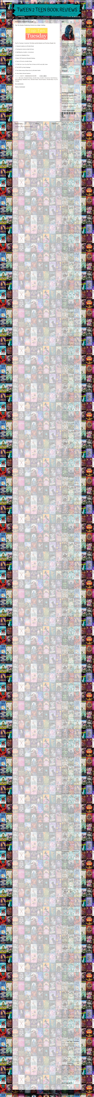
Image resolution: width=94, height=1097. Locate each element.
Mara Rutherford (73, 736)
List (76, 711)
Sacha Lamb (67, 924)
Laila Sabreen (69, 660)
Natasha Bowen (74, 818)
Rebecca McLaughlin (67, 878)
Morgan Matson (71, 807)
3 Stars (66, 120)
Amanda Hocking (66, 172)
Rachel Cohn (66, 857)
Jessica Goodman (74, 539)
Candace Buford (70, 279)
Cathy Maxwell (69, 301)
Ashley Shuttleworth (67, 222)
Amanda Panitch (65, 175)
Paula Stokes (74, 843)
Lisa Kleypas (70, 707)
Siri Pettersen (72, 985)
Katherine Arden (68, 602)
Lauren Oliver (64, 680)
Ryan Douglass (64, 917)
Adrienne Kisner (74, 141)
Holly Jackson (74, 477)
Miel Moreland (72, 797)
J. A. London (67, 490)
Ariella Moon (75, 215)
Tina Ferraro (75, 1035)
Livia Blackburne (72, 713)
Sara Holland (71, 937)
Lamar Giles (72, 662)
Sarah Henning (66, 946)
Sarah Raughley (72, 955)
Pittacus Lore (69, 848)
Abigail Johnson (72, 131)
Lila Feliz (67, 695)
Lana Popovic (76, 663)
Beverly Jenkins (66, 246)
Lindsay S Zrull (75, 702)
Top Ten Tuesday (72, 1041)
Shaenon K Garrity (75, 967)
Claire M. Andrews (71, 326)
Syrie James (73, 1016)
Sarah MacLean (65, 952)
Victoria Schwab (73, 1058)
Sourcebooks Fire (73, 993)
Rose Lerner (75, 911)
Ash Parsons (73, 217)
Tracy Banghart (65, 1046)
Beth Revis (76, 237)
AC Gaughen (66, 132)
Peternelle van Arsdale (66, 845)
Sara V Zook (74, 939)
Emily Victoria (68, 401)
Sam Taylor (76, 926)
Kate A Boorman (70, 590)
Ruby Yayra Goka (71, 915)
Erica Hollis (71, 410)
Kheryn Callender (65, 637)
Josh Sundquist (65, 562)
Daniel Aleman (71, 348)
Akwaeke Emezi (66, 148)
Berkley (67, 236)
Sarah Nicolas (65, 953)
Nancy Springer (64, 812)
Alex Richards (71, 150)
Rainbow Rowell (66, 868)
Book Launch (64, 254)
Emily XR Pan (66, 402)
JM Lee (76, 548)
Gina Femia (68, 441)
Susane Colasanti (65, 1010)
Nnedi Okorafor (72, 830)
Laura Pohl (76, 669)
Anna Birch (77, 201)
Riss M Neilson (65, 897)
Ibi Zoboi (77, 481)
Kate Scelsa (77, 597)
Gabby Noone (65, 432)
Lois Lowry (76, 716)
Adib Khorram (68, 138)
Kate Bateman (76, 591)
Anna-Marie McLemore (68, 208)
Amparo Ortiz (74, 182)
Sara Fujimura (75, 935)
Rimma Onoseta (76, 894)
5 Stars (76, 122)
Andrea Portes (76, 192)
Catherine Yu (68, 300)
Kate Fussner (67, 594)
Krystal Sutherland (65, 656)
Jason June (72, 504)
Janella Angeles (75, 500)
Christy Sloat (68, 319)
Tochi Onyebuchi (65, 1039)
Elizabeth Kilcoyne (75, 383)
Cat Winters (71, 297)
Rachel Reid (68, 864)
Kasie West (74, 587)
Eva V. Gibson (70, 421)
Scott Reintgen (65, 964)
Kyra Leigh (69, 658)
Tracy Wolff (70, 1047)
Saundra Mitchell (65, 962)
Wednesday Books (70, 1066)
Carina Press (68, 282)
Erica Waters (74, 412)
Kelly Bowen (74, 623)
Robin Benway (70, 898)
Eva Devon (65, 420)
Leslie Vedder (69, 692)
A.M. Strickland (72, 126)
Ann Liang (64, 201)
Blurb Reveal (70, 251)
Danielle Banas (71, 350)
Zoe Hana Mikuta (70, 1078)
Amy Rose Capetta (72, 188)
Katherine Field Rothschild (66, 604)
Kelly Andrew (67, 623)
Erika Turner (69, 413)
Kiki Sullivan (64, 640)
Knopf (68, 645)
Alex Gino (76, 149)
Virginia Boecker (73, 1060)
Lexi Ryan (75, 692)
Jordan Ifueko (74, 559)
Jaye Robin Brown (65, 507)
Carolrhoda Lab (71, 286)
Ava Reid (63, 228)
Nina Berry (65, 827)
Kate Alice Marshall (67, 591)
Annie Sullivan (67, 211)
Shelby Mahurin (68, 980)
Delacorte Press (65, 365)
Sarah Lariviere (76, 949)
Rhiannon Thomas (75, 890)
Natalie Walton (75, 816)
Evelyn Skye (66, 423)
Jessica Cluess (66, 539)
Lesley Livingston (65, 691)
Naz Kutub (65, 822)
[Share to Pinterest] (46, 76)
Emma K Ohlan (64, 403)
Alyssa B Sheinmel (73, 167)
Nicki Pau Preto (74, 823)
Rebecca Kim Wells (66, 877)
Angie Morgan (76, 197)
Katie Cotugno (74, 613)
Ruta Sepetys (75, 916)
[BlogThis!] (41, 76)
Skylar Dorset (69, 987)
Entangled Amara (73, 408)
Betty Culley (76, 244)
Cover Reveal (72, 337)
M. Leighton (77, 727)
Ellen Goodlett (65, 390)
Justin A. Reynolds (70, 575)
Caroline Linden (74, 283)
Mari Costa (67, 747)
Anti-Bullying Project (75, 211)
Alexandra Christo (65, 155)
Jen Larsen (72, 512)
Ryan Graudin (73, 917)
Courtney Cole (70, 334)
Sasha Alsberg (66, 959)
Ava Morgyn (75, 226)
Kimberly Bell (75, 641)
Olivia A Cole (74, 833)
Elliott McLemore (65, 392)
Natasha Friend (65, 819)
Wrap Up (72, 1072)
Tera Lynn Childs (73, 1027)
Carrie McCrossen (65, 290)
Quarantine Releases (70, 852)
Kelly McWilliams (65, 629)
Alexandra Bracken (71, 153)
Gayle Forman (70, 437)
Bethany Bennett (68, 239)
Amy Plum (74, 186)
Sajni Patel (73, 924)
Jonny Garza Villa (65, 559)
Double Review (65, 372)
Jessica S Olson (73, 544)
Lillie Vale (63, 698)
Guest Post (69, 451)
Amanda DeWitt (65, 171)
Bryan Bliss (64, 269)
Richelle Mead (50, 79)
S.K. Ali (77, 920)
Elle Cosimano (68, 388)
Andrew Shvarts (74, 195)
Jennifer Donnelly (70, 522)
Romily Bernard (76, 905)
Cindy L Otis (76, 322)
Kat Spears (64, 590)
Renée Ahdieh (72, 886)
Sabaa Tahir (71, 923)
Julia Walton (71, 566)
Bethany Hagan (69, 241)
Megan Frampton (67, 775)
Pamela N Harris (65, 840)
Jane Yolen (68, 500)
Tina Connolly (69, 1035)
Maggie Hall (70, 731)
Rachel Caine (76, 856)
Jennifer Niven (69, 533)
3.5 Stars (72, 120)
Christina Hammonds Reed (72, 314)
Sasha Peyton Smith (73, 960)
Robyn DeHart (74, 902)
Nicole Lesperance (73, 825)
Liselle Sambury (75, 710)
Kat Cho (70, 588)
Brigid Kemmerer (66, 262)
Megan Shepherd (67, 776)
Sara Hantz (64, 937)
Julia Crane (67, 565)
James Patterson (71, 496)
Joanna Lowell (75, 551)
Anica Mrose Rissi (74, 199)
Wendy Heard (71, 1068)
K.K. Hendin (68, 579)
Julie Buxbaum (65, 569)
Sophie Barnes (64, 991)
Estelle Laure (64, 419)
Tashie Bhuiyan (68, 1024)
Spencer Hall (64, 995)
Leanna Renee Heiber (66, 687)
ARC (69, 215)
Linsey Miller (69, 705)
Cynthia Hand (73, 341)
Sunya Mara (72, 1007)
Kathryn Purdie (70, 610)
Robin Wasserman (65, 902)
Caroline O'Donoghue (66, 284)
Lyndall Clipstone (70, 724)
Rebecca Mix (76, 878)
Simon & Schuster (73, 984)
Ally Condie (72, 164)
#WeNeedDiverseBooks (66, 119)
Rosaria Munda (74, 909)
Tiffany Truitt (72, 1034)
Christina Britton (70, 312)
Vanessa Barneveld (73, 1051)
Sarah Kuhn (69, 949)
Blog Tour (73, 248)
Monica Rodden (69, 805)
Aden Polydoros (66, 137)
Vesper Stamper (66, 1055)
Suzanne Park (74, 1013)
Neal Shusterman (72, 822)
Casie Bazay (74, 293)
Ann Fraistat (71, 200)
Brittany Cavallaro (65, 265)
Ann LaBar (77, 200)
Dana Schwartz (68, 347)
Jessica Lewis (70, 543)
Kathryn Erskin (71, 609)
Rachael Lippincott (68, 856)
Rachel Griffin (74, 857)
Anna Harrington (65, 206)
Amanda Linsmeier (65, 174)
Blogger (55, 1093)
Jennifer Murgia (71, 532)
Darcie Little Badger (65, 355)
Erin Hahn (65, 416)
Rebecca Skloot (65, 882)
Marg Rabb (74, 739)
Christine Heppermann (66, 315)
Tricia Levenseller (69, 1049)
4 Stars (77, 120)
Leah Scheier (68, 685)
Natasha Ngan (74, 819)
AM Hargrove (65, 170)
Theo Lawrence (76, 1031)
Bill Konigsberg (73, 246)
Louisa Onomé (75, 721)
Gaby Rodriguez (69, 435)
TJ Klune (68, 1038)
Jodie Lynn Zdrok (75, 557)
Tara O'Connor (69, 1021)
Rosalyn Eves (65, 908)
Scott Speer (72, 964)
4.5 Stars (67, 122)
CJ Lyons (65, 323)
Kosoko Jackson (65, 647)
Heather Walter (69, 470)
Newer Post (18, 123)
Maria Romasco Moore (67, 750)
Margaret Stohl (65, 745)
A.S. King (67, 127)
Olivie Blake (76, 837)
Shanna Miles (75, 970)
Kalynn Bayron (71, 580)
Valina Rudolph (64, 1051)
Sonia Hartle (66, 989)
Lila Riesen (73, 695)
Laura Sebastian (66, 671)
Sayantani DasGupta (74, 962)
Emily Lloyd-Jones (65, 398)
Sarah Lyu (75, 951)
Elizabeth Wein (73, 387)
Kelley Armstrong (70, 622)
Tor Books (68, 1043)
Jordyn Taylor (64, 561)
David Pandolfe (76, 358)
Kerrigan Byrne (76, 634)
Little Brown (64, 713)
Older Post (55, 123)
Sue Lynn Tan (71, 1006)
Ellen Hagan (72, 390)
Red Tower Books (66, 885)
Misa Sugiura (66, 803)
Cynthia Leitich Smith (66, 343)
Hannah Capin (76, 455)
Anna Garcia (68, 204)
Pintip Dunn (73, 847)
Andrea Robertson (67, 193)
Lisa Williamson (76, 709)
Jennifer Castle (71, 520)
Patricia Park (72, 841)
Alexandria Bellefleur (74, 157)
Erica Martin (77, 410)
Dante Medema (73, 354)
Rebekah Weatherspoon (74, 884)
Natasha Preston (65, 821)
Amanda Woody (72, 177)
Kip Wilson (70, 644)
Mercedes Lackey (74, 787)
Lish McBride (65, 711)
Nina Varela (69, 829)
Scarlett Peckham (67, 963)
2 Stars (73, 119)
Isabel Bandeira (71, 486)
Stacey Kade (76, 998)
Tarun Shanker (72, 1023)
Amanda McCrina (74, 174)
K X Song (68, 577)
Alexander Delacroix (70, 152)
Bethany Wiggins (70, 243)
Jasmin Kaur (74, 502)
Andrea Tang (75, 193)
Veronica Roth (76, 1054)
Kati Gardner (69, 612)
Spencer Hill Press (72, 995)
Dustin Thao (71, 372)
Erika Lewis (64, 413)
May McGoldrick (70, 770)
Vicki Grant (73, 1055)
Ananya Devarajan (70, 190)
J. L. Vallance (70, 491)
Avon (67, 228)
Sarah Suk (72, 956)
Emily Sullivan (72, 399)
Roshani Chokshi (65, 913)
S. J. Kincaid (65, 920)
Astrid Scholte (70, 224)
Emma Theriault (74, 406)
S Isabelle (77, 919)
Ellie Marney (75, 391)
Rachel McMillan (70, 863)
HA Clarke (67, 452)
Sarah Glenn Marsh (75, 945)
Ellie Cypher (69, 391)
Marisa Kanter (75, 756)
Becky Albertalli (73, 232)
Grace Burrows (65, 445)
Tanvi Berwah (65, 1020)
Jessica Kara (71, 540)
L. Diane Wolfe (66, 659)
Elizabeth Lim (66, 384)
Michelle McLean (65, 796)
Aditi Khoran (66, 139)
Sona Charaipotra (75, 988)
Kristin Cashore (74, 651)
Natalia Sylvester (69, 814)
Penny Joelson (74, 844)
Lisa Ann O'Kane (66, 706)
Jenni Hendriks (69, 518)
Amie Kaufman (74, 181)
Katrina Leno (71, 618)
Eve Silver (77, 421)
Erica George (64, 410)
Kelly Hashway (66, 626)
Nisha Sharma (76, 829)
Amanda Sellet (64, 177)
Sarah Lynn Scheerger (67, 951)
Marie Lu (70, 751)
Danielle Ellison (69, 351)
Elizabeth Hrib (67, 383)
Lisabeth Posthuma (66, 710)
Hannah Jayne (65, 456)
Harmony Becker (67, 459)
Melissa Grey (65, 785)
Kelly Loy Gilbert (74, 627)
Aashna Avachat (72, 128)
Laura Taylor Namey (74, 673)
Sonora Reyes (74, 989)
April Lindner (68, 214)
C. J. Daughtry (71, 271)
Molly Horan (72, 804)
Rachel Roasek (76, 864)
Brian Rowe (69, 258)
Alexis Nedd (72, 159)
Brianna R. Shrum (73, 261)
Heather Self (64, 469)
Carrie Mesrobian (74, 290)
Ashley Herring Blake (68, 219)
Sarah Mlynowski (74, 952)
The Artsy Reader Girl (50, 43)
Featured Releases (72, 426)
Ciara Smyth (65, 320)
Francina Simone (65, 430)
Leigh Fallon (66, 688)
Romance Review (66, 905)
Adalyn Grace (64, 134)
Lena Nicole (68, 689)
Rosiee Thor (74, 913)
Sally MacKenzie (68, 926)
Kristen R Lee (75, 649)
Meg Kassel (64, 774)
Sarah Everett (66, 945)
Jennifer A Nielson (74, 519)
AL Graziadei (74, 148)
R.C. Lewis (64, 855)
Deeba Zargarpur (73, 363)
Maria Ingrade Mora (73, 749)
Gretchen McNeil (65, 450)
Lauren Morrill (67, 678)
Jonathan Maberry (73, 558)
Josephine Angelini (72, 561)
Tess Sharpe (64, 1030)
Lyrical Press (74, 725)
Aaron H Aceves (74, 127)
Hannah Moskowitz (74, 456)
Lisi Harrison (71, 711)
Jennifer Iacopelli (66, 527)
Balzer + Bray (71, 229)
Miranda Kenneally (65, 801)
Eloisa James (72, 392)
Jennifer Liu (74, 529)
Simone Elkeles (65, 985)
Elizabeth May (74, 384)
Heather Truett (70, 469)
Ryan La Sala (71, 919)
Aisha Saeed (69, 145)
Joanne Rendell (67, 554)
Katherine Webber (73, 606)
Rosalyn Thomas (73, 908)
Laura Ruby (66, 670)
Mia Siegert (71, 790)
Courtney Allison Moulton (68, 333)
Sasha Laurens (74, 959)
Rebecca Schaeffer (73, 881)
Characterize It (70, 304)
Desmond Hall (74, 365)
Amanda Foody (73, 171)
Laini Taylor (76, 660)
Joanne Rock (74, 554)
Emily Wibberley (75, 401)
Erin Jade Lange (72, 416)
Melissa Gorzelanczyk (73, 783)
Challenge (63, 304)
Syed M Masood (65, 1016)
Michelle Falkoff (74, 792)
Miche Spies (67, 792)
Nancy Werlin (72, 812)
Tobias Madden (74, 1038)
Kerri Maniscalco (67, 634)
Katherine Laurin (66, 605)
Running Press (68, 916)
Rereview (74, 888)
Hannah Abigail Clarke (66, 455)
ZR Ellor (74, 1079)
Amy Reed (64, 188)
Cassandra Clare (67, 294)
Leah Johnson (73, 684)
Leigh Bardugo (75, 687)
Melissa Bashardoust (70, 781)
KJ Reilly (63, 645)
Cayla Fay (76, 301)
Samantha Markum (65, 928)
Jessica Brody (76, 537)
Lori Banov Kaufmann (75, 718)
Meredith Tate (64, 790)
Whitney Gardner (65, 1072)
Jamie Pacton (68, 497)
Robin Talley (75, 901)
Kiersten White (65, 638)
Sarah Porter (64, 955)
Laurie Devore (68, 681)
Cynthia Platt (74, 343)
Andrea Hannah (69, 192)
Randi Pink (74, 868)
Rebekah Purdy (65, 884)
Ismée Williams (70, 489)
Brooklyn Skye (74, 268)
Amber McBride (68, 178)
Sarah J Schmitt (75, 948)
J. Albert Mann (74, 490)
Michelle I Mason (75, 793)
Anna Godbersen (75, 204)
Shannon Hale (74, 971)
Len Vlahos (73, 688)
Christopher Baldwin (70, 318)
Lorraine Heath (65, 721)
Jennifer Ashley (64, 520)
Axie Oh (77, 228)
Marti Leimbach (72, 763)
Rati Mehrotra (69, 871)
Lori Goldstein (66, 720)
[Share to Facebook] (44, 76)
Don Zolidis (76, 370)
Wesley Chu (64, 1071)
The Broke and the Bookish (36, 43)
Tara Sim (75, 1021)
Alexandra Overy (65, 157)
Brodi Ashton (73, 267)
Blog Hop (64, 248)
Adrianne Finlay (74, 139)
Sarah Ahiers (72, 942)
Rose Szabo (64, 912)
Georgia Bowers (72, 438)
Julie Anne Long (74, 568)
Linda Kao (64, 699)
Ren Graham (74, 885)
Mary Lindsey (64, 765)
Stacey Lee (65, 999)
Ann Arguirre (64, 200)
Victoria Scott (65, 1060)
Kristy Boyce (64, 655)
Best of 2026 (31, 18)
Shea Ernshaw (72, 978)
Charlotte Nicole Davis (70, 307)
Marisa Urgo (75, 757)
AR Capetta (64, 215)
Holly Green (73, 476)
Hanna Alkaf (68, 454)
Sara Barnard (69, 934)
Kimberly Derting (65, 642)
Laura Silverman (65, 673)
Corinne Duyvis (71, 330)
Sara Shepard (66, 939)
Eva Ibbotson (72, 420)
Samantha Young (66, 930)
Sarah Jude (64, 949)
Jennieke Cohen (66, 519)
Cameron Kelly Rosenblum (74, 276)
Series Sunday (66, 967)
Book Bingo (76, 251)
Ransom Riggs (65, 870)
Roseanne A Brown (73, 912)
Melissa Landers (75, 785)
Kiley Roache (72, 640)
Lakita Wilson (65, 662)
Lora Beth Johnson (74, 717)
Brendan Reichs (70, 257)
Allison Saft (75, 163)
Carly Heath (75, 282)
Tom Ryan (72, 1039)
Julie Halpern (71, 570)
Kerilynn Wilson (76, 633)
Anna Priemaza (69, 207)
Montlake (65, 807)
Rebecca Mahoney (75, 877)
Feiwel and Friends (66, 427)
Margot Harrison (72, 746)
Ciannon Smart (76, 319)
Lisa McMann (69, 709)
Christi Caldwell (65, 311)
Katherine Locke (74, 605)
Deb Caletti (64, 362)
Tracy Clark (74, 1046)
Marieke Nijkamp (73, 753)
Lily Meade (75, 698)
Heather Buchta (76, 462)
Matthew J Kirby (69, 767)
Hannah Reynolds (65, 458)
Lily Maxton (69, 698)
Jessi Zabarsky (69, 537)
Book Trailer (76, 254)
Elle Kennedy (75, 388)
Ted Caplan (75, 1024)
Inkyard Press (70, 483)
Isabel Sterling (70, 487)
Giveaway (65, 443)
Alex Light (64, 150)
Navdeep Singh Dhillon (74, 821)
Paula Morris (67, 843)
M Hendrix (71, 727)
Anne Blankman (70, 210)
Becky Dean (71, 233)
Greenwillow (64, 447)
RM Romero (72, 897)
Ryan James (64, 919)
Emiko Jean (64, 395)
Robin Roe (70, 901)
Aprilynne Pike (75, 214)
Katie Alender (76, 612)
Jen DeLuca (69, 511)
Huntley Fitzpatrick (65, 480)
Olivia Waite (68, 837)
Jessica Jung (64, 540)
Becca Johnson (65, 232)
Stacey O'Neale (72, 999)
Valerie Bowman (75, 1050)
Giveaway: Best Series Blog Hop (69, 103)
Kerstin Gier (66, 636)
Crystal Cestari (74, 339)
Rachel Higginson (75, 860)
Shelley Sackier (73, 981)
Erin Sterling (69, 417)
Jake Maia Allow (66, 494)
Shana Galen (65, 969)
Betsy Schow (70, 244)
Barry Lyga (75, 230)
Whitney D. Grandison (73, 1071)
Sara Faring (68, 935)
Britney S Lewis (66, 264)
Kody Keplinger (18, 79)
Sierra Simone (65, 984)
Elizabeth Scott (74, 385)
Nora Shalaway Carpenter (70, 832)
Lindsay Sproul (71, 703)
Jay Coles (69, 505)
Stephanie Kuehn (66, 1003)
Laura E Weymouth (71, 667)
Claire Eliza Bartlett (73, 323)
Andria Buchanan (65, 196)
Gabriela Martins (71, 434)
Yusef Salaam (68, 1075)
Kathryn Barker (64, 609)
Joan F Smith (64, 550)
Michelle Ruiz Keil (65, 797)
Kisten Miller (75, 644)
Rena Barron (64, 886)
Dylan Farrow (64, 373)
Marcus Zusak (74, 738)
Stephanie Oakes (74, 1003)
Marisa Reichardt (66, 757)
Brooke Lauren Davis (66, 268)
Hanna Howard (75, 454)
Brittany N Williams (74, 265)
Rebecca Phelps (66, 880)
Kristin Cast (64, 652)
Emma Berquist (74, 402)
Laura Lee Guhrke (69, 669)
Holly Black (65, 476)
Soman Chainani (66, 988)
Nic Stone (68, 823)
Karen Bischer (71, 584)
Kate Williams (72, 598)
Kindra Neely (64, 644)
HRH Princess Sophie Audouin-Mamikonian (70, 479)
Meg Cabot (74, 772)
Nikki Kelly (77, 826)
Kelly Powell (73, 629)
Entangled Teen (65, 409)
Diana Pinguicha (70, 368)
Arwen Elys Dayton (65, 217)
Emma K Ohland (72, 403)
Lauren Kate (72, 677)
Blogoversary (73, 250)
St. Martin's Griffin (72, 996)
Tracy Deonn (64, 1047)
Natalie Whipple (65, 818)
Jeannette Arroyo (71, 508)
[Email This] (40, 76)
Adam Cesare (72, 134)
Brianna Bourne (65, 260)
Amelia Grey (75, 179)
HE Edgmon (69, 462)
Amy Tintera (71, 189)
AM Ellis (77, 168)
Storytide (64, 1006)
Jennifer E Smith (70, 523)
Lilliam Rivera (69, 696)
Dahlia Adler (70, 344)
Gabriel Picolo (64, 434)
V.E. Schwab (67, 1050)
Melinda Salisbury (70, 779)
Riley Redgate (69, 894)
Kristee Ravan (64, 648)
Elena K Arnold (66, 377)
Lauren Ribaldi (71, 680)
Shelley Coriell (76, 980)
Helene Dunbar (70, 472)
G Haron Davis (73, 430)
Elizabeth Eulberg (28, 77)
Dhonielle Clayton (72, 366)
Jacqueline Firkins (65, 493)
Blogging (64, 250)
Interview (76, 483)
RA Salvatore (71, 855)
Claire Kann (71, 325)
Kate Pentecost (70, 597)
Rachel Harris (65, 859)
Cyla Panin (76, 340)
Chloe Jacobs (66, 309)
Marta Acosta (72, 761)
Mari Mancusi (73, 747)
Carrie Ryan (64, 291)
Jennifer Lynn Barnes (66, 530)
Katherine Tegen (65, 606)
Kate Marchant (64, 595)
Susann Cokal (74, 1010)
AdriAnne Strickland (66, 141)
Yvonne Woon (76, 1075)
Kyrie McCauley (76, 658)
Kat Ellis (75, 588)
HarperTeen (65, 461)
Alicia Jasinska (70, 160)
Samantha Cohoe (73, 927)
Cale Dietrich (73, 275)
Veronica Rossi (68, 1054)
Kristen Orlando (68, 649)
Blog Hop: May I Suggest (67, 98)
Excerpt (72, 423)
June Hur (64, 575)
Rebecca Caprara (70, 874)
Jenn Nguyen (72, 515)
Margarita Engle (73, 745)
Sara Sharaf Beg (76, 938)
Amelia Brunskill (76, 178)
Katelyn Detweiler (70, 599)
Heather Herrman (74, 465)
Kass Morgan (64, 588)
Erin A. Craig (75, 413)
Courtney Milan (69, 336)
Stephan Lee (75, 1000)
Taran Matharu (64, 1023)
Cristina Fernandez (65, 339)
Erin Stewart (75, 417)
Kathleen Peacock (74, 608)
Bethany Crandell (70, 240)
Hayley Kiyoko (73, 461)
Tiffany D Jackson (73, 1032)
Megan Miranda (76, 775)
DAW (70, 359)
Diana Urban (70, 369)
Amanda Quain (74, 175)
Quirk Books (75, 853)
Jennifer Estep (36, 77)
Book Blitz (66, 253)
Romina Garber (66, 906)
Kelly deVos (76, 625)
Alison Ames (71, 161)
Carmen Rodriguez (65, 283)
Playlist (74, 848)
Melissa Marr (66, 786)
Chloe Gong (76, 308)
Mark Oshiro (74, 760)
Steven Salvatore (76, 1004)
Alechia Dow (64, 149)
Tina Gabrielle (65, 1036)
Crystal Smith (64, 340)
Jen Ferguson (76, 511)
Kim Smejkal (69, 641)
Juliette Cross (68, 573)
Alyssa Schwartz (71, 168)
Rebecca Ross (65, 881)
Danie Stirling (64, 348)
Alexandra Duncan (65, 156)
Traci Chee (69, 1044)
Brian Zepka (75, 258)
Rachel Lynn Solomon (68, 862)
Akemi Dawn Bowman (66, 146)
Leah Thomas (74, 685)
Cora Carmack (64, 329)
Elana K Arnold (66, 376)
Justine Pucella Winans (71, 576)
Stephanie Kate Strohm (75, 1002)
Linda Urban (70, 699)
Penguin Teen (65, 844)
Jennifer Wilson (76, 533)
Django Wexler (69, 370)
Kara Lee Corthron (65, 583)
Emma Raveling (65, 406)
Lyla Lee (71, 722)
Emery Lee (75, 394)
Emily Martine (74, 398)
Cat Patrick (71, 296)
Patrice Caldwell (65, 841)
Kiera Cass (73, 637)
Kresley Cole (73, 647)
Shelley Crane (65, 981)
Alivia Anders (69, 163)
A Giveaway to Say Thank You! (69, 106)
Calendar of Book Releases (43, 18)
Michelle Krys (66, 794)
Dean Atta (75, 361)
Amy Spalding (64, 189)
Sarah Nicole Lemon (73, 953)
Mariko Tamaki (65, 754)
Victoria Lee (64, 1058)
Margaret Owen (65, 742)
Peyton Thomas (76, 845)
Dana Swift (75, 347)
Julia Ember (72, 565)
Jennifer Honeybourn (73, 526)
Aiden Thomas (65, 143)
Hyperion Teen (74, 480)
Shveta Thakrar (76, 982)
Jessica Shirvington (67, 545)
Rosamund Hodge (65, 909)
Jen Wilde (77, 513)
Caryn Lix (72, 291)
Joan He (72, 550)
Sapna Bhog (72, 933)
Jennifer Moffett (64, 532)
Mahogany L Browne (66, 733)
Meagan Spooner (66, 772)
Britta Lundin (74, 264)
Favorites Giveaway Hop (67, 100)
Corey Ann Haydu (71, 329)
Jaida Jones (77, 493)
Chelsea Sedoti (69, 308)
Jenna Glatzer (72, 516)
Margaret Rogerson (72, 743)
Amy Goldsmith (75, 185)
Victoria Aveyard (71, 1057)
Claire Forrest (64, 325)
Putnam (75, 849)
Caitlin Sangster (65, 275)
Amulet (63, 184)
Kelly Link (68, 627)
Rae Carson (74, 867)
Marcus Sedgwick (65, 738)
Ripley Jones (75, 895)
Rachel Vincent (73, 866)
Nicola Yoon (64, 825)
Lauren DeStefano (65, 677)
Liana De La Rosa (65, 694)
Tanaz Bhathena (75, 1019)
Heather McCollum (73, 468)
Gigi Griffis (67, 439)
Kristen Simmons (65, 651)
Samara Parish (75, 930)
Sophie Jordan (65, 992)
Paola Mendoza (74, 840)
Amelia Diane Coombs (67, 179)
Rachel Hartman (74, 859)
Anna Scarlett (76, 207)
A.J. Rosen (77, 124)
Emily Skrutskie (65, 399)
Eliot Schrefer (72, 377)
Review (64, 890)
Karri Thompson (66, 587)
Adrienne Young (73, 142)
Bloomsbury (64, 251)
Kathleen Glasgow (65, 608)
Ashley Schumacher (73, 221)
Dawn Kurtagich (76, 359)
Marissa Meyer (66, 759)
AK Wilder (75, 145)
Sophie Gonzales (73, 991)
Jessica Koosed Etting (70, 541)
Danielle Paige (69, 352)
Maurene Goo (71, 768)
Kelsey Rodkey (71, 630)
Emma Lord (68, 405)
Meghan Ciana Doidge (70, 778)
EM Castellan (69, 394)
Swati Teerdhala (75, 1014)
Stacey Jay (71, 998)
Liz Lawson (68, 714)
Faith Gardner (69, 424)
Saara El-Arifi (65, 923)
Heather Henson (66, 465)
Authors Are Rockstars (67, 226)
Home (16, 18)
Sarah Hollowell (74, 946)
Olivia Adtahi (70, 834)
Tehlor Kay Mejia (71, 1025)
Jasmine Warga (65, 504)
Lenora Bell (74, 689)
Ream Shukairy (71, 873)
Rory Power (74, 906)
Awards (72, 228)
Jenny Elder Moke (67, 534)
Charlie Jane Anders (69, 305)
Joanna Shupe (75, 552)
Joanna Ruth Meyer (66, 552)
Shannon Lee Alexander (67, 973)
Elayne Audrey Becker (75, 376)
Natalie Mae (68, 816)
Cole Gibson (75, 327)
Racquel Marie (65, 867)
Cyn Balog (65, 341)
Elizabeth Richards (65, 385)
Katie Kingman (71, 615)
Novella (68, 833)
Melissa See (74, 786)
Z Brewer (65, 1076)
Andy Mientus (72, 196)
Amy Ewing (68, 185)
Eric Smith (75, 409)
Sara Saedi (70, 938)
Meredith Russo (74, 789)
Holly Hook (68, 477)
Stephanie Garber (65, 1002)
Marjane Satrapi (66, 760)
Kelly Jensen (73, 626)
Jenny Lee (71, 536)
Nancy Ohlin (75, 811)
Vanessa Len (71, 1053)
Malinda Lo (64, 735)
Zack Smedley (72, 1076)
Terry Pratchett (75, 1028)
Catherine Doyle (70, 298)
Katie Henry (64, 615)
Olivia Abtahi (64, 834)
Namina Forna (68, 811)
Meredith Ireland (65, 789)
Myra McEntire (70, 808)
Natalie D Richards (70, 815)
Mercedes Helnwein (65, 787)
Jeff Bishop (68, 509)
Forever (75, 427)
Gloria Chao (76, 443)
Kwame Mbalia (72, 656)
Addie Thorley (76, 135)
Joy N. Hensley (71, 564)
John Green (65, 558)
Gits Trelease (74, 441)
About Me (23, 18)
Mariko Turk (72, 754)
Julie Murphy (72, 572)
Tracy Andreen (75, 1044)
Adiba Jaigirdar (76, 138)
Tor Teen (73, 1043)
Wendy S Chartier (73, 1069)
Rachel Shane (65, 866)
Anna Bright (65, 203)
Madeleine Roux (26, 79)
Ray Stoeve (75, 871)
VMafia (77, 1061)
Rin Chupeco (66, 895)
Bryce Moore (71, 269)
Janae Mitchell (65, 498)
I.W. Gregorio (64, 481)
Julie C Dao (72, 569)
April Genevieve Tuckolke (69, 213)
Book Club (75, 253)
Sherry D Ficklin (68, 982)
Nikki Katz (71, 826)
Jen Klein (65, 512)
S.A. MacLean (72, 920)
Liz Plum (74, 714)
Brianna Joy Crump (74, 260)
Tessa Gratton (68, 1031)
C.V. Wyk (68, 273)
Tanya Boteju (72, 1020)
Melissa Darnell (69, 782)
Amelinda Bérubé (65, 181)
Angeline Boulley (68, 197)
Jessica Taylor (71, 547)
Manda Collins (71, 735)
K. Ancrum (73, 577)
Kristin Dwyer (72, 652)
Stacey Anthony (64, 998)
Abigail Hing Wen (65, 131)
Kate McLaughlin (72, 595)
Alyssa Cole (64, 168)
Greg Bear (71, 447)
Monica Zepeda (76, 805)
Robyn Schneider (65, 904)
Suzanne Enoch (65, 1013)
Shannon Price (71, 974)
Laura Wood (64, 674)
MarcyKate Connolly (66, 739)
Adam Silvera (68, 135)
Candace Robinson (69, 280)
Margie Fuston (64, 746)
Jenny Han (75, 534)
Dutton (76, 372)
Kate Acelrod (76, 590)
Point (78, 848)
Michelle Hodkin (34, 79)
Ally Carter (21, 77)
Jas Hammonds (66, 502)
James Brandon (75, 494)
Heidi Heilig (76, 470)
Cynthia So (64, 344)
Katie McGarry (54, 77)
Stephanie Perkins (66, 1004)
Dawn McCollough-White (67, 361)
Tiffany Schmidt (65, 1034)
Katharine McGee (69, 601)
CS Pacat (71, 340)
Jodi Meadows (65, 557)
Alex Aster (70, 149)
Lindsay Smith (64, 703)
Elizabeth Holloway (69, 381)
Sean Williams (69, 966)
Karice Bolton (69, 586)
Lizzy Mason (70, 716)
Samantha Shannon (75, 928)
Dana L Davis (72, 345)
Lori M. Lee (74, 720)
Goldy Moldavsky (66, 444)
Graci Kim (75, 445)
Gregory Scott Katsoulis (72, 448)
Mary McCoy (72, 765)
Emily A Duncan (71, 395)
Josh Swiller (72, 562)
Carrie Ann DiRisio (71, 287)
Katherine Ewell (75, 602)
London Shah (65, 717)
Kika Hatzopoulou (74, 638)
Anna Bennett (70, 201)
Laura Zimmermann (71, 674)
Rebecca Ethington (73, 875)
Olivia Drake (64, 836)
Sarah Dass (69, 944)
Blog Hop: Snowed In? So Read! (69, 95)
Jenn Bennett (65, 515)
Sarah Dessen (76, 944)
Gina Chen (73, 439)
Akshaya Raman (76, 146)
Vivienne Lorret (70, 1061)
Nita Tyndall (65, 830)
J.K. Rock (76, 491)
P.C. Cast (67, 838)
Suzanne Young (65, 1014)
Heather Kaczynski (74, 466)
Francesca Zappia (74, 428)
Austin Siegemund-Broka (74, 225)
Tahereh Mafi (70, 1017)
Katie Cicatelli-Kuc (66, 613)
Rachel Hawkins (42, 79)
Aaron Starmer (64, 128)
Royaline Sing (64, 915)
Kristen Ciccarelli (72, 648)
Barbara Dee (68, 230)
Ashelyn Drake (69, 218)
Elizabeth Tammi (65, 387)
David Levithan (69, 358)
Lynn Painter (68, 725)
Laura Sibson (75, 671)
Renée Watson (65, 888)
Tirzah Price (72, 1036)
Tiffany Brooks (65, 1032)
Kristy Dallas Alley (73, 655)
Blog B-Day (76, 247)
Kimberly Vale (75, 642)
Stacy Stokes (68, 1000)
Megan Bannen (76, 774)
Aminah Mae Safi (65, 182)
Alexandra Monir (74, 156)
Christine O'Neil (70, 316)
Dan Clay (77, 344)
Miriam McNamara (75, 801)
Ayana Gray (65, 229)
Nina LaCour (72, 827)
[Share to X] (43, 76)
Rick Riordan (71, 893)
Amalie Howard (74, 170)
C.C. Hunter (71, 272)
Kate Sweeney (65, 598)
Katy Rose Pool (71, 619)
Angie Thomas (66, 199)
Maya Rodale (76, 771)
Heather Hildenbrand (65, 466)
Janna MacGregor (66, 501)
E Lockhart (72, 373)
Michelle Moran (73, 796)
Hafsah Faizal (73, 452)
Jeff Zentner (73, 509)
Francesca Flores (65, 428)
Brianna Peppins (65, 261)
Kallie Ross (73, 579)
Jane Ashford (72, 498)
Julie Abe (68, 568)
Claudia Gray (68, 327)
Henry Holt (77, 472)
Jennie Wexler (76, 518)
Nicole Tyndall (64, 826)
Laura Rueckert (74, 670)
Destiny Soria (64, 366)
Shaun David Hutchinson (72, 977)
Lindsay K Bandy (67, 702)
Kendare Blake (69, 631)
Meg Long (69, 774)
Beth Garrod (69, 237)
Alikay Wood (76, 160)
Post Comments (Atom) (26, 126)
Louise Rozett (64, 722)
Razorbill (64, 873)
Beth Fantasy (72, 236)
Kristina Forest (68, 654)
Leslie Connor (72, 691)
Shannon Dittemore (65, 971)
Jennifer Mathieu (75, 530)
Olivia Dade (76, 834)
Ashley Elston (76, 218)
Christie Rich (72, 311)
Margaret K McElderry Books (69, 740)
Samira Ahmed (65, 931)
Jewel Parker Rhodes (69, 548)
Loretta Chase (66, 718)
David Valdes (65, 359)
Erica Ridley (66, 412)
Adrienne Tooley (65, 142)
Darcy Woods (72, 355)
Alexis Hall (64, 159)
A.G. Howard (69, 124)
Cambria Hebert (64, 276)
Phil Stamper (66, 847)
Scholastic (75, 963)
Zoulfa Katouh (69, 1079)
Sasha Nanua (64, 960)
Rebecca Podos (74, 880)
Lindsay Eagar (71, 700)
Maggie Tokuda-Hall (73, 732)
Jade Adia (71, 493)
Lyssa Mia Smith (65, 727)
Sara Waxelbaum (65, 941)
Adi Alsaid (74, 137)
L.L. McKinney (73, 659)
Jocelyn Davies (65, 555)
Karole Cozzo (76, 586)
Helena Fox (64, 472)
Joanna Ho (69, 551)
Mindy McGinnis (72, 800)
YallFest (69, 1073)
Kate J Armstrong (74, 594)
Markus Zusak (64, 761)
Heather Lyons (65, 468)
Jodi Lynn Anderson (73, 555)
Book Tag (70, 254)
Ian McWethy (71, 481)
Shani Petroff (68, 970)
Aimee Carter (72, 143)
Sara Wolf (72, 941)
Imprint (64, 483)
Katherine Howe (76, 604)
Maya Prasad (69, 771)
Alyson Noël (64, 167)
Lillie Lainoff (75, 696)
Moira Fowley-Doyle (75, 803)
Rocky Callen (74, 904)
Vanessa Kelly (64, 1053)
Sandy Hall (64, 933)
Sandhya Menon (74, 931)
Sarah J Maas (65, 948)
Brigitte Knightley (76, 262)
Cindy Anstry (70, 322)
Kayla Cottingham (70, 620)
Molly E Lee (65, 804)
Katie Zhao (71, 616)
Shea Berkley (64, 978)
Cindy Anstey (64, 322)
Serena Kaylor (76, 966)
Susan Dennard (71, 1009)
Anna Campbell (72, 203)
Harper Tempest (75, 459)
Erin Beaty (64, 414)
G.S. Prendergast (72, 431)
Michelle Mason (74, 794)
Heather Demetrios (67, 464)
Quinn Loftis (68, 853)
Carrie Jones (75, 289)
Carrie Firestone (68, 289)
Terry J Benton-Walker (66, 1028)
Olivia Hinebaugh (71, 836)
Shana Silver (72, 969)
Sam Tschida (64, 927)
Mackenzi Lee (67, 728)
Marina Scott (68, 756)
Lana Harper (69, 663)
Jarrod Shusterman (75, 501)
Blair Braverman (69, 247)
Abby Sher (68, 130)
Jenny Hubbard (64, 536)
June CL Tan (75, 573)
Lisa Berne (73, 706)
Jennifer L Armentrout (45, 77)
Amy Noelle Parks (65, 186)
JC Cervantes (73, 507)
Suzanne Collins (73, 1012)
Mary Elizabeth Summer (72, 764)
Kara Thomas (72, 583)
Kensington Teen (69, 633)
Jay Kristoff (75, 505)
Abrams (77, 131)
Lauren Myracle (74, 678)
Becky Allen (64, 233)
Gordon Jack (74, 444)
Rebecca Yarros (74, 882)
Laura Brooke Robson (69, 666)
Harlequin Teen (75, 458)
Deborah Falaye (71, 362)
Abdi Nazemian (75, 130)
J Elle (75, 489)
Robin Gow (71, 900)
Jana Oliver (75, 497)
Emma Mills (75, 405)
